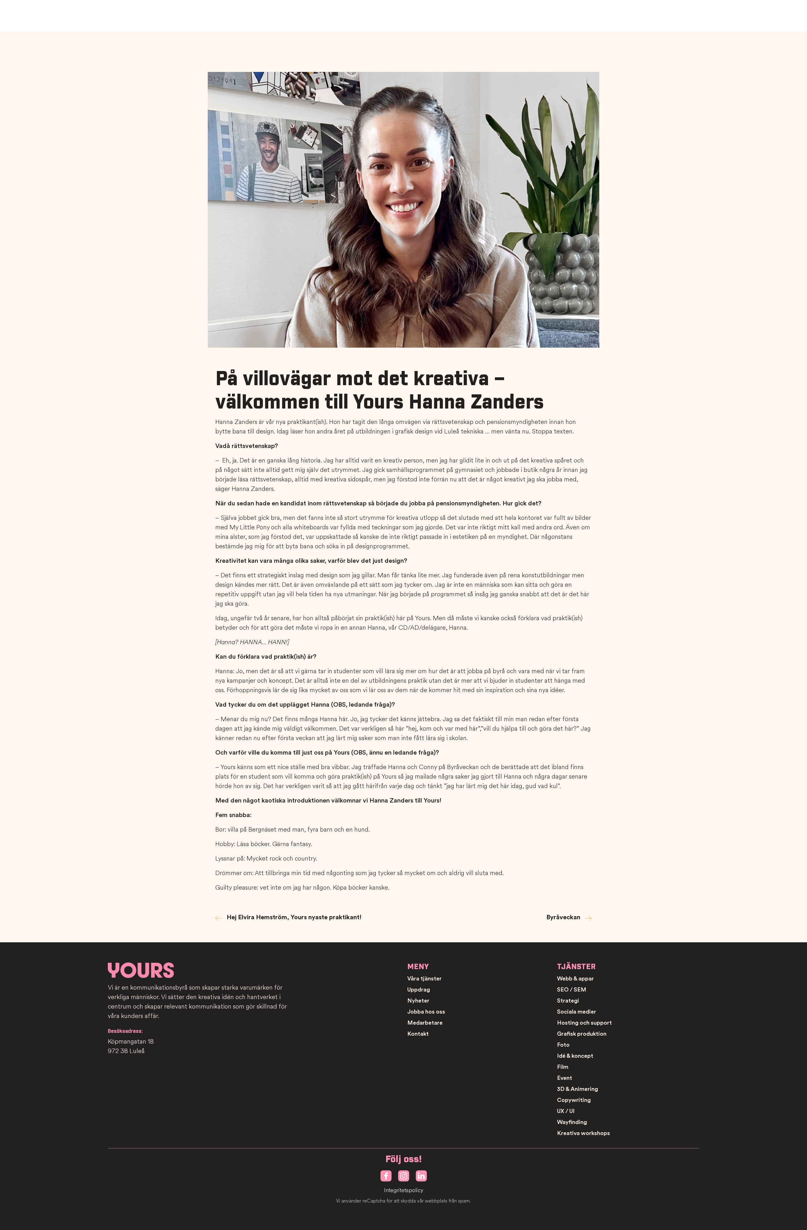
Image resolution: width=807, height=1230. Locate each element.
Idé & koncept (575, 1056)
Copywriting (574, 1100)
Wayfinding (572, 1122)
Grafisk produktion (582, 1034)
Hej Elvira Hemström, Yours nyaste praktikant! (294, 917)
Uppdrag (418, 989)
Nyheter (418, 1000)
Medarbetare (425, 1023)
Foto (563, 1045)
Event (564, 1078)
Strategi (568, 1000)
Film (562, 1067)
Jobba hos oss (426, 1012)
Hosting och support (584, 1023)
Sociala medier (576, 1012)
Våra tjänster (424, 978)
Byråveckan (563, 917)
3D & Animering (577, 1089)
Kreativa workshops (583, 1133)
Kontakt (418, 1034)
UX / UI (566, 1111)
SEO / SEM (571, 989)
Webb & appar (575, 978)
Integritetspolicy (403, 1190)
